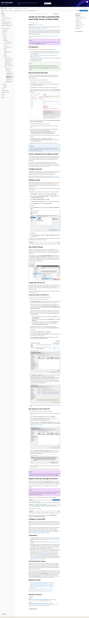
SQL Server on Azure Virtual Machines (41, 13)
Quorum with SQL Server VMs (54, 177)
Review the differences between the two (46, 531)
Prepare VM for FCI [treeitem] (8, 68)
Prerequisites (78, 15)
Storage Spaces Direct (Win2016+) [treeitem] (9, 74)
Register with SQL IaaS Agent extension (80, 25)
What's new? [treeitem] (4, 31)
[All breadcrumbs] (29, 14)
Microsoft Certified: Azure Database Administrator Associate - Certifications (41, 603)
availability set (54, 55)
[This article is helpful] (83, 31)
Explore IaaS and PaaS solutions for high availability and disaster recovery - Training (42, 599)
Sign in (87, 8)
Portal (78, 10)
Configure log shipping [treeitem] (8, 60)
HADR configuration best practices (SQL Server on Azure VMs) (41, 589)
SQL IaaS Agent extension (36, 564)
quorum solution (54, 176)
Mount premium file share (80, 16)
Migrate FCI (38, 43)
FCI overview (32, 587)
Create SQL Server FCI (79, 23)
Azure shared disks (56, 539)
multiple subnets (45, 68)
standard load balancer (34, 557)
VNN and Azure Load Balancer (40, 532)
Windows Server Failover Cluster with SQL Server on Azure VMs (41, 585)
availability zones (36, 56)
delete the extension (54, 572)
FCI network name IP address (38, 424)
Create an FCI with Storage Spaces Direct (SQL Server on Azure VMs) (42, 583)
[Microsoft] (1, 8)
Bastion (33, 120)
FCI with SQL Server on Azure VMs (46, 36)
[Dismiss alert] (87, 2)
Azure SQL (32, 13)
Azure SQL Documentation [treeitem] (6, 18)
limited (48, 493)
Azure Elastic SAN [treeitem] (9, 79)
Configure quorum (78, 20)
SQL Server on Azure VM (38, 24)
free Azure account (56, 51)
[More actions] (59, 14)
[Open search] (84, 8)
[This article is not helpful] (84, 31)
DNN (32, 532)
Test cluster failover (79, 22)
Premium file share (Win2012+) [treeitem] (9, 77)
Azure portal (37, 82)
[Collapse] (13, 13)
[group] (44, 244)
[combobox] (7, 15)
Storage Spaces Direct (48, 539)
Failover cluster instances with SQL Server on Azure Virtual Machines (42, 586)
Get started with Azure (83, 10)
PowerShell (40, 60)
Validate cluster (78, 21)
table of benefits (33, 568)
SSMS (57, 475)
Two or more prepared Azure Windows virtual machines (40, 55)
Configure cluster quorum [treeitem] (9, 58)
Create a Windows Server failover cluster (81, 18)
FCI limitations (35, 558)
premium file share (44, 28)
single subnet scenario (40, 165)
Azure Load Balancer (56, 344)
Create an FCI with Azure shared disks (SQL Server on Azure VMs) (41, 582)
